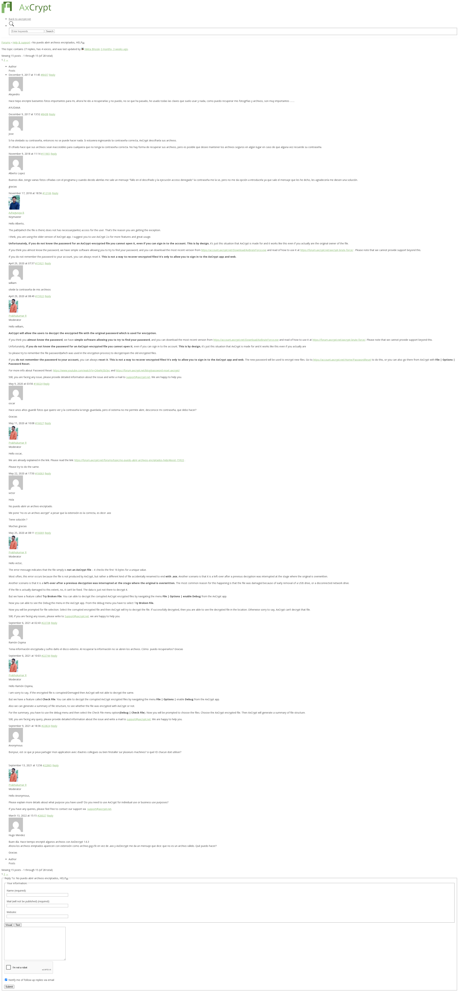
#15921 (39, 263)
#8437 (44, 74)
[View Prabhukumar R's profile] (13, 311)
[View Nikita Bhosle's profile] (82, 49)
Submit (9, 986)
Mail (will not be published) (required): (28, 901)
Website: (11, 912)
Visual (9, 925)
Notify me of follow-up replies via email (31, 980)
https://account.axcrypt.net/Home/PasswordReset (342, 359)
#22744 (45, 655)
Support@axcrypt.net (77, 616)
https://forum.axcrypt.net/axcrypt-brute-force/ (326, 250)
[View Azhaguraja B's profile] (14, 208)
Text (18, 925)
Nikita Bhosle (92, 49)
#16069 (39, 532)
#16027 (39, 423)
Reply (52, 74)
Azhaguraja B (16, 212)
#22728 (45, 623)
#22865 (47, 765)
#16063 (39, 473)
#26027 (41, 815)
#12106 (46, 193)
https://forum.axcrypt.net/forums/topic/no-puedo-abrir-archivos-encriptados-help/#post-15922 (129, 460)
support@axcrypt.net (138, 377)
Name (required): (16, 890)
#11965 (45, 153)
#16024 (38, 383)
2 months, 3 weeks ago (114, 49)
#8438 (44, 114)
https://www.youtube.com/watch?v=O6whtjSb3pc (81, 370)
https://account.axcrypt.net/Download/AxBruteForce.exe (233, 250)
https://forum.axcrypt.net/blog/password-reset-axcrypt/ (148, 370)
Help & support (21, 42)
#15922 (39, 296)
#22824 (45, 726)
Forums (5, 42)
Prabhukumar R (18, 315)
